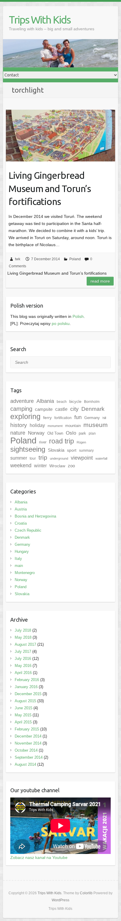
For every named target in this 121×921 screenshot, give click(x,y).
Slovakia (56, 450)
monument (55, 426)
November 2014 (28, 743)
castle (61, 409)
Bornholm (92, 402)
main (19, 565)
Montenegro (25, 572)
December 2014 (28, 736)
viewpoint (82, 458)
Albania (45, 401)
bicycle (75, 401)
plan (92, 433)
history (18, 425)
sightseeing (27, 449)
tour (33, 458)
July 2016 (23, 658)
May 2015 (23, 715)
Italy (18, 558)
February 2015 (27, 729)
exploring (25, 416)
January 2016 (26, 687)
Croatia (21, 523)
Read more (100, 281)
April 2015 (23, 722)
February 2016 (27, 680)
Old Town (55, 433)
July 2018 (23, 630)
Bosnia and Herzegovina (35, 516)
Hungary (22, 551)
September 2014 (29, 757)
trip (42, 457)
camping (21, 409)
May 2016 (23, 665)
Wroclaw (57, 465)
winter (40, 465)
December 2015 (28, 694)
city (74, 409)
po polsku (61, 323)
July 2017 (23, 651)
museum (95, 424)
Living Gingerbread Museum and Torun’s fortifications (50, 188)
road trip (61, 441)
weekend (20, 465)
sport (71, 450)
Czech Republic (28, 530)
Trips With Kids (39, 20)
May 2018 (23, 637)
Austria (21, 509)
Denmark (93, 409)
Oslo (71, 433)
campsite (44, 409)
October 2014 (26, 750)
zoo (71, 465)
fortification (63, 418)
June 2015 (23, 708)
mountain (73, 425)
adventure (22, 401)
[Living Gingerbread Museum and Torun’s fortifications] (60, 135)
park (82, 433)
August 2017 (25, 644)
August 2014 (25, 764)
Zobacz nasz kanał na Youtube (39, 857)
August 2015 (25, 701)
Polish (78, 316)
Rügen (81, 442)
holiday (37, 425)
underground (59, 458)
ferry (47, 417)
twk (17, 259)
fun (78, 417)
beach (62, 402)
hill (104, 418)
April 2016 (23, 672)
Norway (21, 580)
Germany (92, 418)
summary (86, 450)
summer (18, 457)
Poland (75, 259)
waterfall (101, 458)
